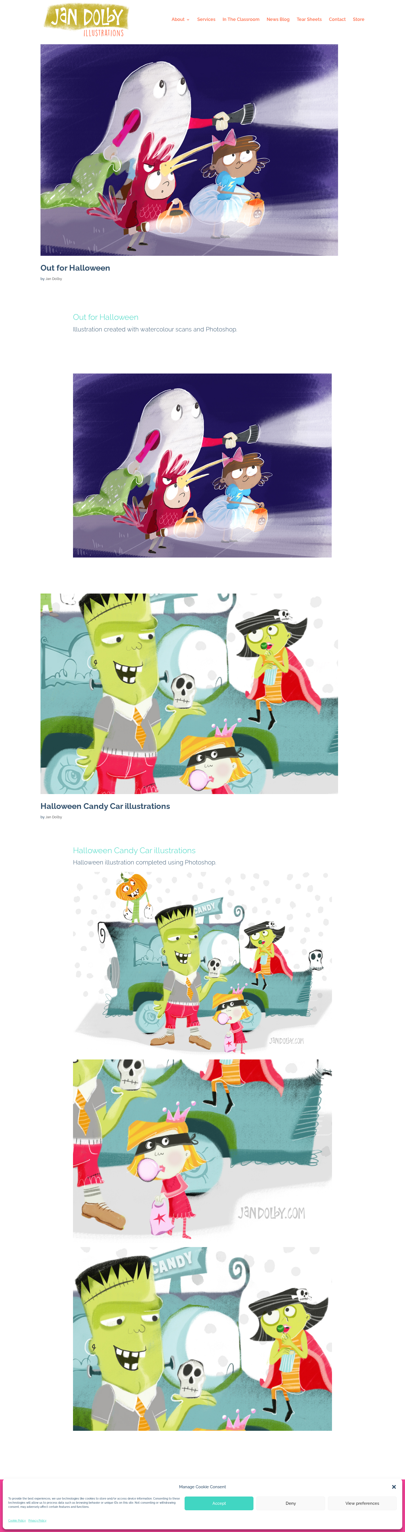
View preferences (362, 1503)
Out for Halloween (75, 268)
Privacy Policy (37, 1520)
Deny (291, 1503)
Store (358, 20)
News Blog (278, 20)
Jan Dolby (53, 279)
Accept (219, 1503)
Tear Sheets (309, 20)
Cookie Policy (17, 1520)
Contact (337, 20)
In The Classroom (241, 20)
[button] (394, 1487)
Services (206, 20)
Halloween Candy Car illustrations (105, 806)
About (178, 20)
